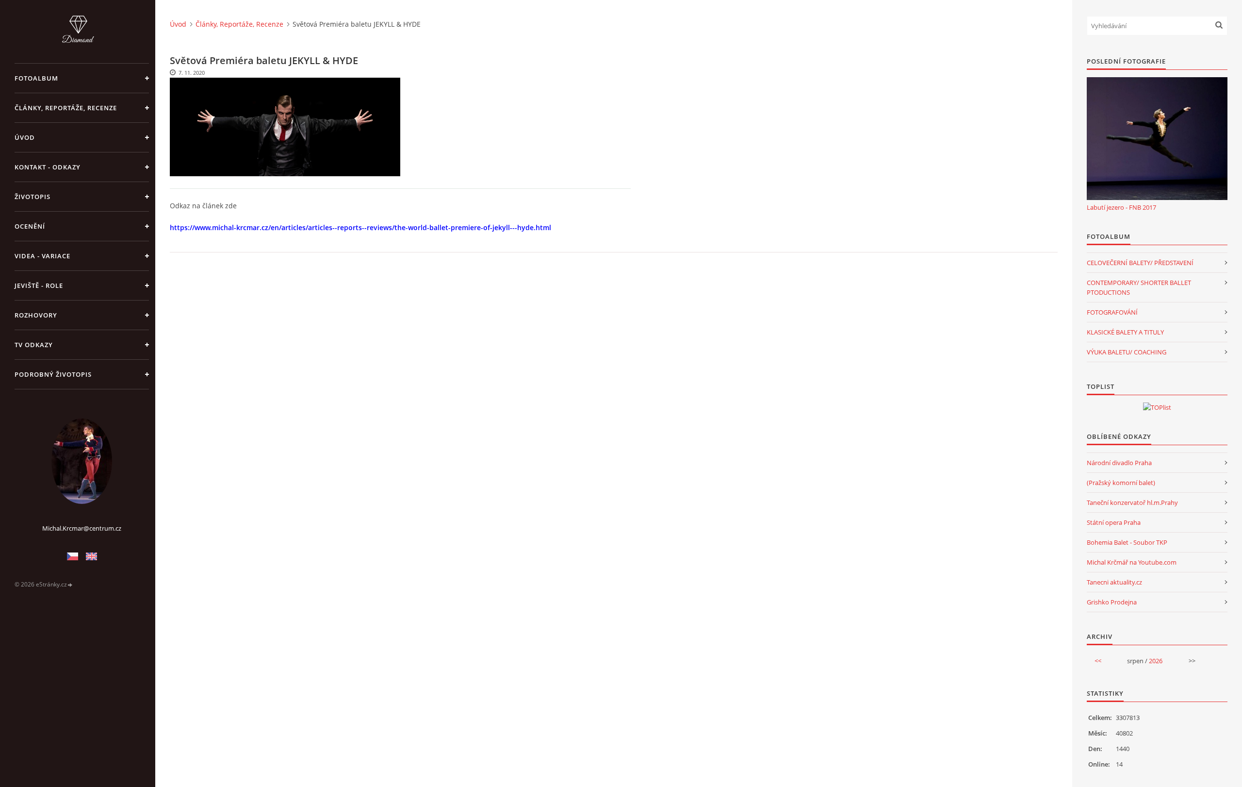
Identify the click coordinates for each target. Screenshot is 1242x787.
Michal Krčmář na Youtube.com (1132, 562)
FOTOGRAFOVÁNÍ (1112, 312)
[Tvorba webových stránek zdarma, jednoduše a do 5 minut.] (70, 584)
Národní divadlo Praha (1119, 462)
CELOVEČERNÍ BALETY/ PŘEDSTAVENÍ (1140, 262)
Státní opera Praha (1114, 522)
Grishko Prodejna (1112, 602)
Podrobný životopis (53, 374)
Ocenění (30, 226)
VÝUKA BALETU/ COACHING (1126, 352)
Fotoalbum (36, 78)
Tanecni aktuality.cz (1114, 582)
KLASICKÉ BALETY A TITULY (1125, 332)
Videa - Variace (42, 255)
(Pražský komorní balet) (1121, 482)
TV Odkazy (34, 344)
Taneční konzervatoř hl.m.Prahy (1132, 502)
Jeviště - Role (39, 285)
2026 (1155, 660)
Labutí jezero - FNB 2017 (1121, 207)
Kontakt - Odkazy (48, 167)
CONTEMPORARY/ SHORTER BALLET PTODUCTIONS (1139, 287)
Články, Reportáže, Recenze (66, 107)
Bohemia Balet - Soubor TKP (1127, 542)
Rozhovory (36, 315)
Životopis (32, 196)
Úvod (25, 137)
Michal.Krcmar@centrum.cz (81, 528)
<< (1098, 660)
